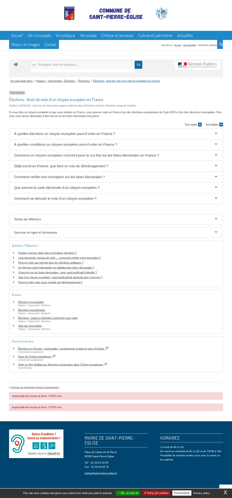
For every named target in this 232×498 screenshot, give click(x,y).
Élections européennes (31, 310)
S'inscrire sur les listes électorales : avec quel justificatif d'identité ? (57, 272)
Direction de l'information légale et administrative (35, 387)
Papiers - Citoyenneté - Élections (56, 81)
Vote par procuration (30, 325)
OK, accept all (129, 493)
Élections (84, 81)
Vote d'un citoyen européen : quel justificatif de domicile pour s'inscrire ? (60, 277)
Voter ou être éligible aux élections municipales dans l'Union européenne (61, 364)
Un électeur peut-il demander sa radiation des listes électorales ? (56, 267)
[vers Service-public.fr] (197, 65)
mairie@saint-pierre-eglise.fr (101, 473)
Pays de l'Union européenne (35, 356)
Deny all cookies (157, 493)
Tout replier (191, 124)
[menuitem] (17, 35)
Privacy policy (201, 493)
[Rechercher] (220, 44)
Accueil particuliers (21, 81)
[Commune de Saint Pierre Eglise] (116, 18)
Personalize (182, 493)
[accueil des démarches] (16, 64)
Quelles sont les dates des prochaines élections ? (47, 252)
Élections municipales (31, 302)
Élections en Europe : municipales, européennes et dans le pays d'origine (61, 348)
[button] (116, 134)
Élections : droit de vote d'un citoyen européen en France (126, 81)
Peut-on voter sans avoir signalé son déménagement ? (50, 282)
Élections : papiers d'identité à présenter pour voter (48, 318)
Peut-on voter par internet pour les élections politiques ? (50, 262)
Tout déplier (212, 124)
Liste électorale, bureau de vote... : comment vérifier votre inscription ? (59, 257)
